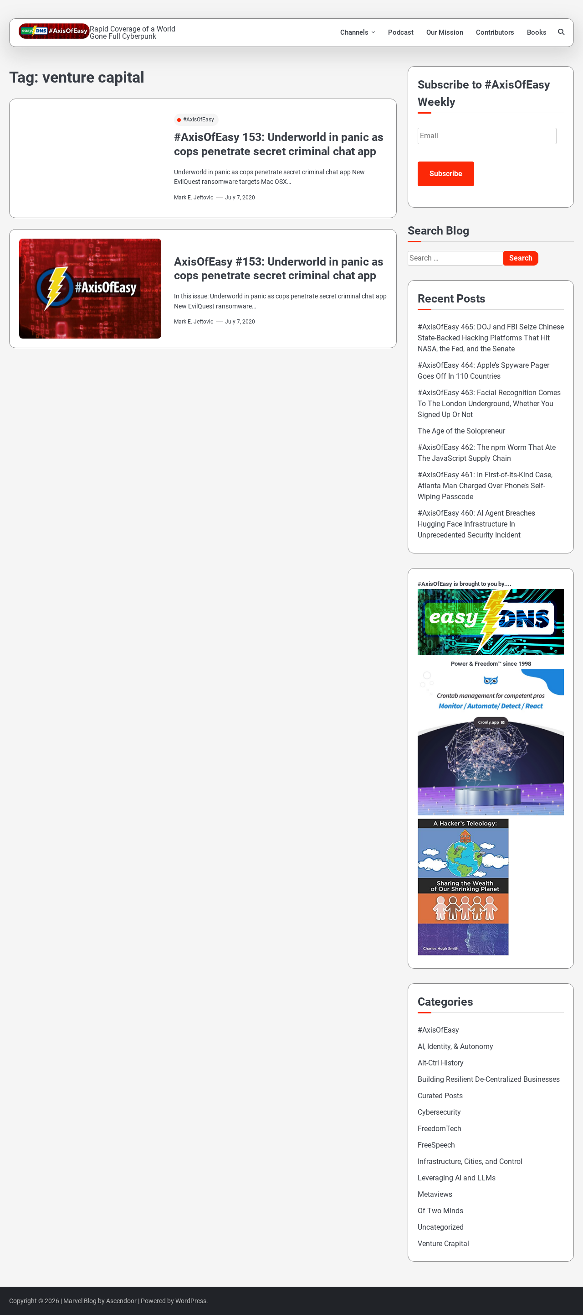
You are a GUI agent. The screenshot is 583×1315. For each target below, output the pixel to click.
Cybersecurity (439, 1112)
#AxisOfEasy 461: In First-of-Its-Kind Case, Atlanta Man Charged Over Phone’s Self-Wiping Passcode (485, 485)
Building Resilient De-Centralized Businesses (489, 1079)
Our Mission (444, 32)
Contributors (495, 32)
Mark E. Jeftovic (193, 197)
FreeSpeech (436, 1145)
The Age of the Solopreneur (461, 431)
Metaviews (435, 1194)
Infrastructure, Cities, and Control (470, 1161)
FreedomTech (439, 1128)
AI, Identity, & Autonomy (455, 1046)
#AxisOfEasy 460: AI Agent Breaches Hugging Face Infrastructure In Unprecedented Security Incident (476, 524)
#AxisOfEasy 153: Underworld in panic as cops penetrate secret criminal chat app (279, 143)
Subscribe (446, 173)
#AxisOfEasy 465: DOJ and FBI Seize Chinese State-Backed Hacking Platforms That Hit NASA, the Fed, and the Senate (491, 338)
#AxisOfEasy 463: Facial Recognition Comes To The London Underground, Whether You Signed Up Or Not (489, 403)
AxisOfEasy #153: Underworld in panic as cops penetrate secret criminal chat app (279, 268)
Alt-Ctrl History (441, 1063)
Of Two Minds (440, 1210)
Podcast (401, 32)
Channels (354, 32)
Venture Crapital (443, 1243)
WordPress (190, 1301)
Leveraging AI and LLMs (457, 1178)
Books (537, 32)
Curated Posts (440, 1095)
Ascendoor (121, 1301)
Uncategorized (441, 1227)
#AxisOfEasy (198, 119)
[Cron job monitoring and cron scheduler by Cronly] (491, 813)
